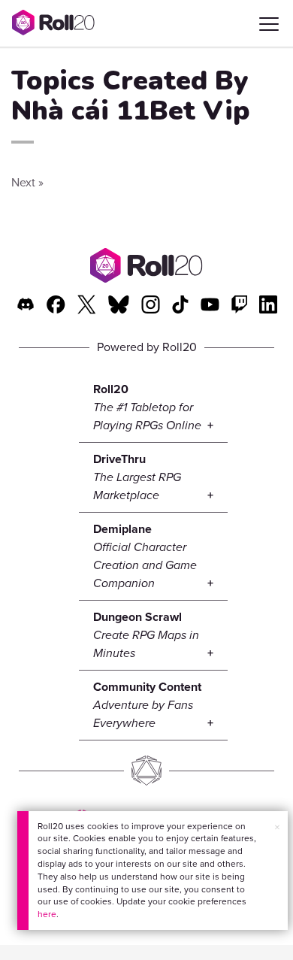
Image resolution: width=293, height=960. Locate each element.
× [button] (277, 827)
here (47, 914)
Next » (27, 182)
